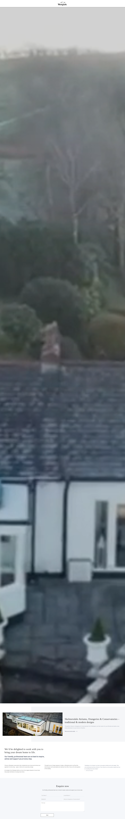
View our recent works (70, 731)
